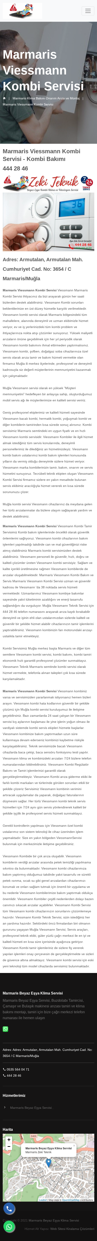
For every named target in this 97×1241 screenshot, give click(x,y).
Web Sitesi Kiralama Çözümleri (72, 1229)
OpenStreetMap (70, 1200)
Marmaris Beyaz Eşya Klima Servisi (54, 1220)
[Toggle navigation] (88, 10)
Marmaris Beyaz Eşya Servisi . (31, 1107)
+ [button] (8, 1140)
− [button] (8, 1146)
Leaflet (43, 1200)
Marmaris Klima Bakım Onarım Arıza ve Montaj (46, 98)
